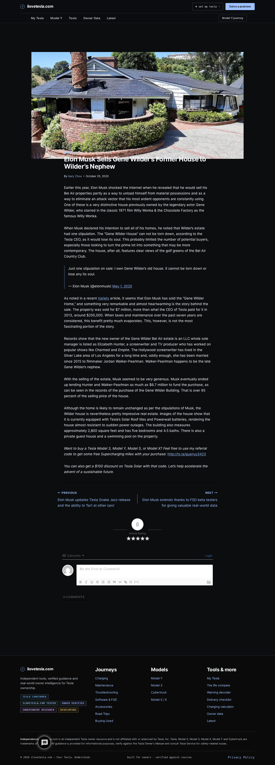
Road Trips (102, 714)
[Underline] (92, 582)
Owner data (215, 714)
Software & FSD (106, 700)
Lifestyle (71, 152)
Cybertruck (159, 692)
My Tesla (37, 18)
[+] (136, 581)
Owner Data (91, 18)
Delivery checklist (219, 700)
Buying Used (104, 721)
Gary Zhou (75, 176)
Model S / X (159, 700)
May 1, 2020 (122, 286)
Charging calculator (220, 707)
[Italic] (86, 582)
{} (130, 581)
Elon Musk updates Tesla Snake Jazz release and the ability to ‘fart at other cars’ (94, 499)
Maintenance (104, 685)
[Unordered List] (109, 582)
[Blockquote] (114, 582)
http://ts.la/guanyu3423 (186, 454)
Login (208, 555)
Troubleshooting (106, 692)
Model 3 (156, 685)
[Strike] (97, 582)
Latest (111, 18)
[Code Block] (120, 582)
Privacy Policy (241, 757)
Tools (73, 18)
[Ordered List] (103, 582)
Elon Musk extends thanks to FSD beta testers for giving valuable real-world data (179, 499)
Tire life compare (218, 685)
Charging (101, 678)
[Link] (125, 582)
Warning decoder (219, 692)
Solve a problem (240, 6)
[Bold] (80, 582)
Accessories (103, 707)
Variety (103, 298)
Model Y (56, 18)
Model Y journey (232, 18)
